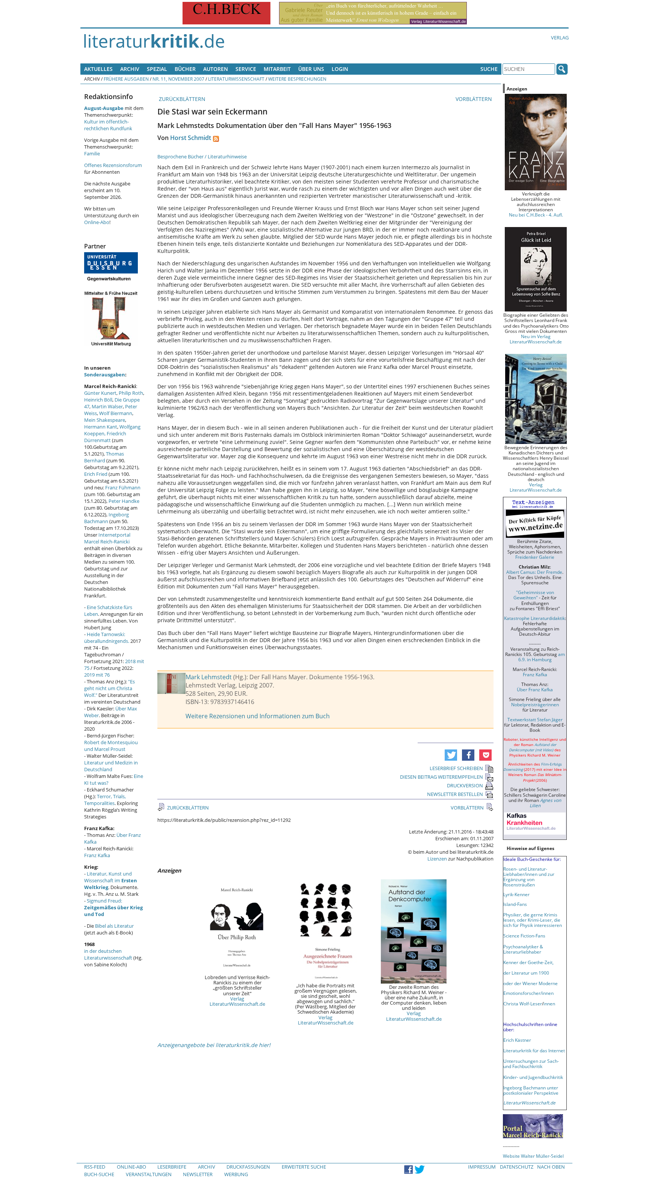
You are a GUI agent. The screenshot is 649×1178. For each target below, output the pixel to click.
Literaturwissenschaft (236, 79)
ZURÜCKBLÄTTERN (181, 98)
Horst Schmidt (190, 138)
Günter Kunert (100, 393)
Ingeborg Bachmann (106, 518)
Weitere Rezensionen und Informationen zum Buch (258, 716)
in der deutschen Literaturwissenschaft (108, 954)
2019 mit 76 (97, 674)
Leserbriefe (171, 1166)
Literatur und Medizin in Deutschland (111, 766)
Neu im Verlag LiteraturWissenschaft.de (536, 339)
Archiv (129, 68)
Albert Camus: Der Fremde (534, 572)
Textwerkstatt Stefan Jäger (535, 719)
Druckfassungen (248, 1166)
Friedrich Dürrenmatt (105, 437)
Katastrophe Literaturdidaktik (534, 618)
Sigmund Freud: (113, 907)
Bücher (185, 68)
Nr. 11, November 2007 (178, 79)
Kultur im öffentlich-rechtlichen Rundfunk (108, 125)
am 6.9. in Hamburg (541, 656)
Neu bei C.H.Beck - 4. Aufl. (536, 215)
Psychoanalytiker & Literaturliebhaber (523, 949)
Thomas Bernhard (104, 457)
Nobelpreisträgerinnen (535, 704)
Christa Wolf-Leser (522, 1003)
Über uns (311, 68)
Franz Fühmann (122, 487)
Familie (92, 153)
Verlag (560, 37)
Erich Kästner (517, 1040)
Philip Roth (131, 393)
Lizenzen (437, 858)
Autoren (215, 68)
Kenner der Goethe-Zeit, (528, 962)
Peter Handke (124, 501)
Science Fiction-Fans (524, 936)
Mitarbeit (277, 68)
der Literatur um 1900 (526, 973)
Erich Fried (95, 474)
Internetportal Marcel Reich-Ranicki (107, 538)
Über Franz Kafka (535, 689)
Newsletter (198, 1174)
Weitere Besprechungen (297, 79)
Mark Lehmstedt (209, 677)
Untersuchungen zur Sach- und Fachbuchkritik (531, 1063)
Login (340, 68)
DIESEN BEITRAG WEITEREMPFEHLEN (441, 776)
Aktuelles (98, 68)
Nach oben (551, 1166)
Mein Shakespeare (104, 420)
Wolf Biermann (115, 413)
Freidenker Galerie (534, 557)
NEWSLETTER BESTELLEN (455, 794)
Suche (489, 68)
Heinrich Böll (98, 399)
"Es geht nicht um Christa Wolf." (109, 688)
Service (245, 68)
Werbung (236, 1174)
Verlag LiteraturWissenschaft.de (237, 1001)
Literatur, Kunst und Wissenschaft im (110, 880)
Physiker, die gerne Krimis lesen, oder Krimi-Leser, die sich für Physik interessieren (532, 920)
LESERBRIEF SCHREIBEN (456, 768)
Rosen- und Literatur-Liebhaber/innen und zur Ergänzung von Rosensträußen (528, 877)
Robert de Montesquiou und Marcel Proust (111, 745)
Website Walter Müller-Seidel (533, 1156)
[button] (451, 755)
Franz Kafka (97, 855)
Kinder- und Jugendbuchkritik (533, 1077)
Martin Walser (107, 406)
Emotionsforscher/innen (528, 993)
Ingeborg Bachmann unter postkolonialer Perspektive (530, 1090)
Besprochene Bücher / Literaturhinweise (202, 156)
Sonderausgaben (104, 374)
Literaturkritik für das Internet (534, 1050)
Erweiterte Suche (304, 1166)
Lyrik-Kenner (516, 894)
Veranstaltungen (149, 1174)
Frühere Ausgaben (126, 79)
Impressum (482, 1166)
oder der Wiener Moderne (530, 983)
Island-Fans (515, 904)
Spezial (157, 68)
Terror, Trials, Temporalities (105, 799)
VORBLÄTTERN (475, 98)
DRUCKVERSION (465, 785)
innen (549, 1003)
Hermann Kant (100, 426)
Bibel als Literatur (114, 925)
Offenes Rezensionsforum (113, 165)
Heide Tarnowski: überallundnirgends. (106, 637)
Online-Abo (96, 222)
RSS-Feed (94, 1166)
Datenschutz (516, 1166)
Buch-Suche (99, 1174)
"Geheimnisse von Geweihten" (533, 594)
